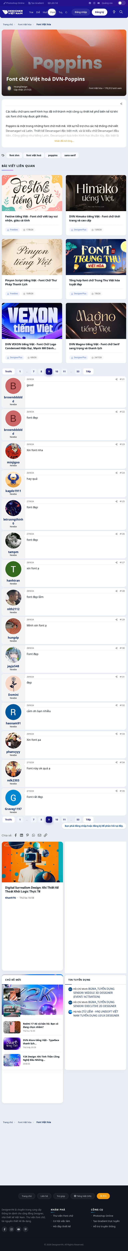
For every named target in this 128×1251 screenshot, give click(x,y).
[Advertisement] (95, 865)
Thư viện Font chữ (63, 1215)
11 (64, 371)
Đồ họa (10, 1010)
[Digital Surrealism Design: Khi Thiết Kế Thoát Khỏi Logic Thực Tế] (32, 862)
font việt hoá (33, 155)
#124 (122, 472)
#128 (122, 591)
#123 (122, 444)
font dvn (14, 155)
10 (56, 371)
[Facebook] (4, 1229)
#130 (122, 648)
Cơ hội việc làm (61, 1221)
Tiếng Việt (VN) (83, 1196)
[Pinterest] (25, 1229)
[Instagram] (11, 1229)
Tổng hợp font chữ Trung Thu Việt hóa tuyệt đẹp (94, 282)
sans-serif (70, 155)
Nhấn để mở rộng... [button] (64, 140)
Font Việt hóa (95, 88)
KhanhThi (10, 897)
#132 (122, 705)
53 (78, 371)
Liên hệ (54, 2)
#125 (122, 501)
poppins (53, 155)
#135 (122, 791)
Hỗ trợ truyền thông (104, 1226)
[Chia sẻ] (121, 104)
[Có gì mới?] (114, 12)
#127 (122, 562)
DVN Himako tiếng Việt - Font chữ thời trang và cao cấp (94, 218)
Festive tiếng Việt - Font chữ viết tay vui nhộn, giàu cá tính (31, 218)
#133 (122, 733)
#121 (122, 379)
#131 (122, 676)
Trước (8, 371)
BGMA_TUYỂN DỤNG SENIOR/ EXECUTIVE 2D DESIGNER (94, 1004)
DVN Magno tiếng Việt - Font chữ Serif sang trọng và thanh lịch (94, 346)
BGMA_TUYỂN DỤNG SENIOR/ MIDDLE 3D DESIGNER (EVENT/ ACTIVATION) (93, 993)
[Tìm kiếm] (121, 12)
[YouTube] (18, 1229)
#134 (122, 762)
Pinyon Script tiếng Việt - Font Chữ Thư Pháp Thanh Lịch (31, 282)
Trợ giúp (61, 1196)
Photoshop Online (15, 2)
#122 (122, 411)
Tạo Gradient (37, 2)
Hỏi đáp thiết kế (62, 1226)
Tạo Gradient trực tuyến (106, 1221)
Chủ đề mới (13, 979)
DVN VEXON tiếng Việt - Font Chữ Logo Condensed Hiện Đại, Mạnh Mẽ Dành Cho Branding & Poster (30, 346)
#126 (122, 533)
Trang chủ (27, 1196)
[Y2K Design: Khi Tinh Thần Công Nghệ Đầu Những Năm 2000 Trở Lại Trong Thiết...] (32, 994)
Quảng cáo (107, 2)
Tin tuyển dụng (79, 979)
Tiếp (88, 371)
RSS (104, 1195)
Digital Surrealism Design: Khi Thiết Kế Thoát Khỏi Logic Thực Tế (32, 889)
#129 (122, 619)
